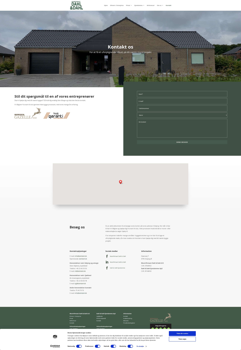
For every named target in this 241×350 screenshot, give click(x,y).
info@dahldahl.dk (81, 256)
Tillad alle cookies (182, 333)
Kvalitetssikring (127, 318)
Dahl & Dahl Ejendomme (117, 268)
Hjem (106, 5)
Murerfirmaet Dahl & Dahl (118, 256)
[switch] (97, 346)
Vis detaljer (140, 346)
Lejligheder (99, 316)
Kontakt (168, 5)
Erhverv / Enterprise (117, 5)
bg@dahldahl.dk (80, 284)
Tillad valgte (182, 339)
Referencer (150, 5)
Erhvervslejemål (101, 318)
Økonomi (126, 321)
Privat (128, 5)
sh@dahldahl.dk (80, 271)
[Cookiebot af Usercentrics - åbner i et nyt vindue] (55, 346)
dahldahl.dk (83, 259)
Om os (159, 5)
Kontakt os (120, 47)
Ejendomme (138, 5)
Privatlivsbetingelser (129, 323)
